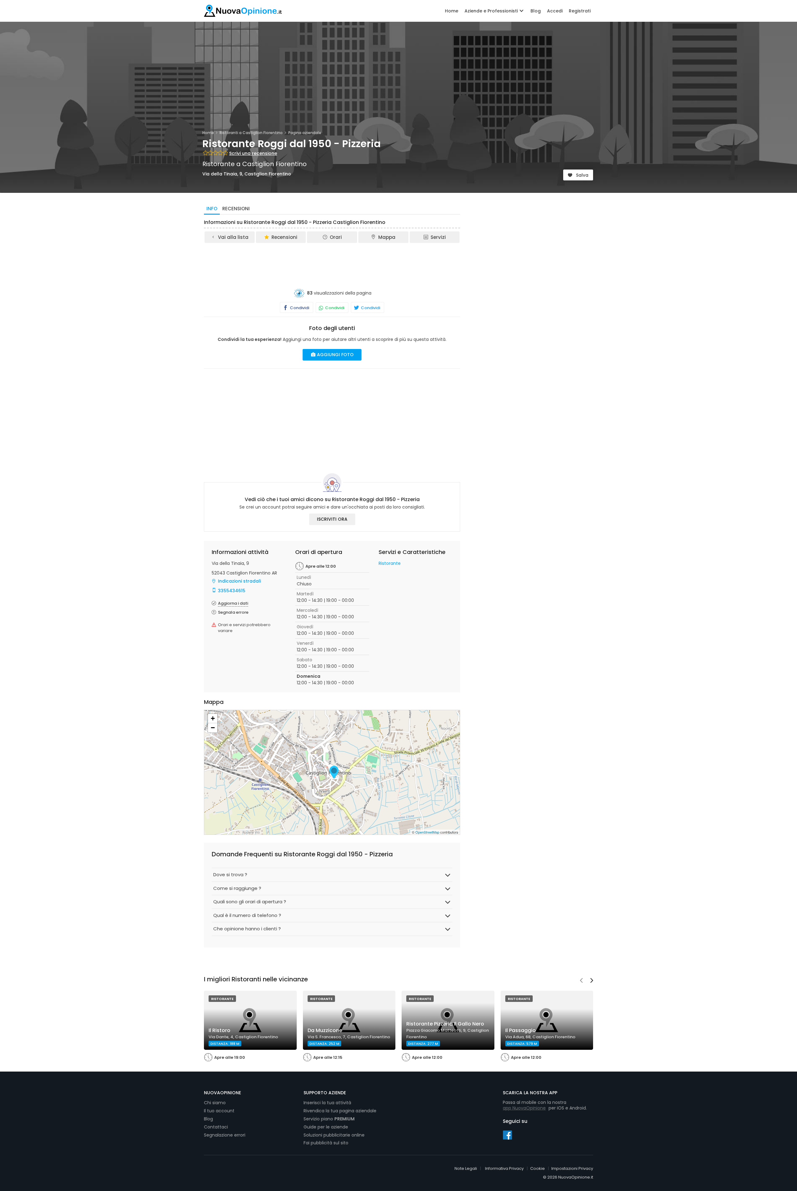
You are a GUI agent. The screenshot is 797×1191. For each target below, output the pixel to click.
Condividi (299, 308)
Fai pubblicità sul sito (326, 1143)
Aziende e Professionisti (492, 11)
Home (451, 11)
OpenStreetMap (427, 832)
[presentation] (581, 981)
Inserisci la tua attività (327, 1102)
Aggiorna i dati (233, 603)
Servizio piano (329, 1119)
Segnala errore (233, 612)
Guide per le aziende (326, 1127)
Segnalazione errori (224, 1135)
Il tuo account (219, 1111)
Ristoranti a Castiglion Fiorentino (251, 132)
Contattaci (216, 1127)
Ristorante (390, 563)
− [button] (213, 728)
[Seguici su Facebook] (507, 1135)
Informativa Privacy (504, 1168)
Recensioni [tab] (236, 208)
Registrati (580, 11)
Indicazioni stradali (239, 581)
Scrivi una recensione (253, 153)
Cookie (537, 1168)
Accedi (555, 11)
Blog (536, 11)
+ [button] (213, 718)
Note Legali (466, 1168)
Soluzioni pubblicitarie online (334, 1135)
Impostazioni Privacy (572, 1168)
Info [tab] (211, 208)
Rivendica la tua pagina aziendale (340, 1111)
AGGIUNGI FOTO (335, 354)
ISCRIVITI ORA (332, 519)
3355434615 (231, 591)
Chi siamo (215, 1102)
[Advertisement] (332, 261)
